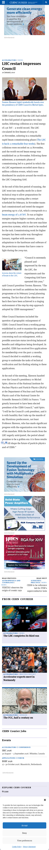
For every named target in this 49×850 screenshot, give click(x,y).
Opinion (23, 715)
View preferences (24, 840)
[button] (45, 800)
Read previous (9, 578)
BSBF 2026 (7, 761)
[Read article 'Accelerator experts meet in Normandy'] (24, 660)
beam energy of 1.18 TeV (14, 214)
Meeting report (27, 674)
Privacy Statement (29, 847)
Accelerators (9, 60)
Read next (42, 578)
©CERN (5, 792)
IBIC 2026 (7, 750)
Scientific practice (36, 582)
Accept (25, 825)
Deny (24, 833)
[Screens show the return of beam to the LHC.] (12, 263)
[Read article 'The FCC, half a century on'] (24, 701)
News (20, 60)
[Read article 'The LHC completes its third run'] (24, 619)
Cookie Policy (17, 847)
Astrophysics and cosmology (11, 582)
